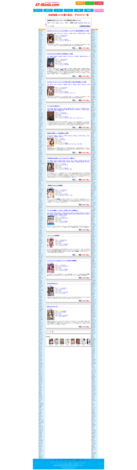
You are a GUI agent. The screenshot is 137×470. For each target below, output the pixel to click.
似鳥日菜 (93, 310)
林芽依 (40, 330)
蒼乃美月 (93, 40)
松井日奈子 (93, 359)
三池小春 (93, 367)
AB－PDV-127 (63, 216)
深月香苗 (40, 394)
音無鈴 (40, 127)
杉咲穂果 (40, 240)
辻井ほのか (93, 267)
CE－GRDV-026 (63, 311)
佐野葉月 (40, 196)
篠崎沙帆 (40, 207)
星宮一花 (93, 354)
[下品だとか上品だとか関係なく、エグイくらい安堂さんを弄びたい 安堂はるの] (78, 343)
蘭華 (92, 450)
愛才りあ (93, 33)
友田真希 (93, 282)
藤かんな (93, 347)
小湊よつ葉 (93, 189)
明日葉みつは (93, 50)
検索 (79, 10)
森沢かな (93, 419)
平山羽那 (40, 343)
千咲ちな (40, 264)
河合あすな (93, 137)
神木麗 (92, 136)
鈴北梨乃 (40, 243)
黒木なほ (51, 212)
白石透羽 (40, 220)
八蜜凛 (92, 317)
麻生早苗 (65, 214)
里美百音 (40, 193)
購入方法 (55, 459)
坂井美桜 (40, 174)
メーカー (58, 10)
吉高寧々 (93, 444)
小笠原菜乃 (41, 117)
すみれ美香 (59, 110)
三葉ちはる (93, 382)
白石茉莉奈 (93, 224)
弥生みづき (93, 432)
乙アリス (93, 111)
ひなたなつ (93, 332)
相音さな (40, 33)
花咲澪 (40, 320)
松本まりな (70, 135)
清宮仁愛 (93, 157)
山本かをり (41, 439)
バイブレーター (45, 460)
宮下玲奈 (93, 397)
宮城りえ (93, 396)
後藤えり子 (65, 56)
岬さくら (93, 373)
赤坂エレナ (84, 135)
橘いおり (40, 259)
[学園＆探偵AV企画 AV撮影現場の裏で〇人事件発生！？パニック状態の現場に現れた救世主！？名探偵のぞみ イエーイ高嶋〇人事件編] (62, 343)
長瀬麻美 (59, 109)
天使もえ (93, 59)
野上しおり (41, 313)
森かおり (40, 424)
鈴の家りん (93, 234)
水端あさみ (93, 376)
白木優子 (93, 227)
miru (92, 401)
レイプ (73, 92)
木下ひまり (93, 151)
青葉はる (40, 40)
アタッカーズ (62, 289)
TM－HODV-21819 (64, 59)
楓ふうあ (93, 121)
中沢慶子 (55, 56)
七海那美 (40, 303)
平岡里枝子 (93, 339)
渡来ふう (93, 457)
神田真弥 (40, 141)
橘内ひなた (93, 254)
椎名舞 (55, 109)
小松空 (40, 166)
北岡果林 (93, 147)
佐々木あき (93, 203)
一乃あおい (93, 83)
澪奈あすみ (41, 377)
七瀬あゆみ (51, 214)
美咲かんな (93, 372)
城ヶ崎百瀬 (41, 217)
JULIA (92, 221)
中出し (75, 143)
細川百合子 (56, 214)
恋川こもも (41, 156)
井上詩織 (59, 161)
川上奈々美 (54, 110)
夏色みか (40, 293)
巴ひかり (93, 279)
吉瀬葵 (40, 147)
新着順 (75, 22)
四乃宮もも (41, 210)
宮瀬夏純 (40, 406)
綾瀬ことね (41, 74)
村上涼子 (51, 135)
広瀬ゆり (93, 342)
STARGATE (62, 241)
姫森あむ (40, 340)
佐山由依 (40, 200)
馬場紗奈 (40, 326)
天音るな (40, 71)
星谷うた (40, 353)
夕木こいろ (93, 434)
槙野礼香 (40, 364)
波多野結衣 (93, 316)
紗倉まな (93, 196)
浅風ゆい (40, 46)
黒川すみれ (93, 169)
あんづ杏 (40, 83)
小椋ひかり (41, 121)
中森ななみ (41, 290)
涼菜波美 (40, 246)
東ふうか (40, 57)
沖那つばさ (75, 33)
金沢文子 (51, 33)
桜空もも (93, 199)
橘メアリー (93, 256)
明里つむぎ (93, 44)
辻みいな (40, 274)
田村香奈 (40, 262)
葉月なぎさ (41, 317)
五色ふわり (93, 177)
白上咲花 (93, 226)
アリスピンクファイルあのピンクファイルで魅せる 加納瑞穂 (61, 260)
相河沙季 (93, 30)
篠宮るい (40, 211)
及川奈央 (51, 108)
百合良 (40, 447)
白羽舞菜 (40, 230)
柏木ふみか (93, 127)
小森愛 (48, 109)
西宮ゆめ (93, 306)
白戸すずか (41, 227)
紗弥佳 (40, 199)
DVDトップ (37, 10)
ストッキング (67, 195)
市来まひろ (93, 81)
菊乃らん (93, 143)
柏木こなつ (93, 126)
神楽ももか (93, 123)
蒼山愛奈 (40, 41)
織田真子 (67, 109)
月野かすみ (93, 266)
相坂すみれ (41, 30)
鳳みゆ (92, 100)
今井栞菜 (93, 90)
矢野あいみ (41, 430)
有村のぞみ (93, 73)
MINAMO (93, 391)
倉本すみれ (93, 164)
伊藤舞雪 (93, 89)
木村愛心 (93, 154)
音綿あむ (40, 129)
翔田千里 (93, 223)
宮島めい (93, 399)
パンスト (97, 460)
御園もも (40, 392)
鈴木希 (40, 244)
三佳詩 (40, 410)
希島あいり (93, 146)
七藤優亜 (40, 300)
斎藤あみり (93, 190)
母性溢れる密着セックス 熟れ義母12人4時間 (57, 133)
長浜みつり (93, 286)
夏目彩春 (93, 293)
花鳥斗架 (40, 133)
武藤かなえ (84, 33)
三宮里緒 (56, 213)
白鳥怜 (40, 229)
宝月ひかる (68, 212)
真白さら (40, 369)
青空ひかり (93, 39)
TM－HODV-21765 (64, 87)
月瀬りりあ (93, 263)
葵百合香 (93, 37)
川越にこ (93, 141)
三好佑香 (40, 412)
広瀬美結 (93, 340)
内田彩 (88, 33)
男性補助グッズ (77, 460)
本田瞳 (92, 357)
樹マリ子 (87, 108)
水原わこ (40, 389)
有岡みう (93, 70)
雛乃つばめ (83, 213)
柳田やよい (56, 135)
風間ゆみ (93, 124)
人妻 (71, 92)
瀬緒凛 (40, 249)
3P (70, 40)
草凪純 (51, 286)
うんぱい (93, 94)
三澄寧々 (40, 390)
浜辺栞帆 (93, 324)
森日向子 (93, 422)
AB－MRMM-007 (63, 189)
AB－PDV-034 (63, 265)
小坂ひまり (93, 176)
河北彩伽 (93, 140)
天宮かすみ (41, 73)
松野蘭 (40, 373)
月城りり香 (41, 269)
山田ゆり (40, 437)
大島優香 (93, 97)
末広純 (92, 233)
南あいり (40, 400)
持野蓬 (92, 409)
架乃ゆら (93, 133)
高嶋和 (40, 252)
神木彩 (92, 134)
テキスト (61, 22)
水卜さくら (93, 369)
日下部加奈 (93, 159)
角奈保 (92, 240)
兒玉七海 (93, 183)
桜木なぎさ (41, 177)
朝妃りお (93, 49)
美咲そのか (41, 382)
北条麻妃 (93, 350)
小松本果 (40, 167)
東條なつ (93, 274)
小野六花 (93, 117)
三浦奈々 (40, 376)
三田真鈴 (93, 380)
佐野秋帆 (40, 194)
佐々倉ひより (41, 189)
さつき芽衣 (93, 209)
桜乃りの (93, 194)
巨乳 (68, 40)
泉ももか (40, 96)
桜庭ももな (41, 184)
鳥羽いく (40, 279)
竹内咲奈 (40, 257)
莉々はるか (93, 452)
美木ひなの (93, 370)
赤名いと (93, 41)
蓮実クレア (93, 314)
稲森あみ (40, 104)
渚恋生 (40, 292)
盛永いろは (41, 289)
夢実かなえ (41, 446)
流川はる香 (93, 453)
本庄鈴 (92, 356)
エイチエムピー (63, 36)
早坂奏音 (40, 329)
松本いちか (93, 362)
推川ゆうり (93, 109)
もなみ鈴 (93, 410)
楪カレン (93, 439)
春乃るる (93, 329)
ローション (68, 460)
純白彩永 (40, 367)
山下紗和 (40, 433)
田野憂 (92, 259)
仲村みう (93, 289)
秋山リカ (55, 84)
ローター (50, 460)
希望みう (40, 413)
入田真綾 (93, 91)
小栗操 (92, 106)
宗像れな (40, 414)
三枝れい (93, 191)
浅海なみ (40, 53)
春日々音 (40, 336)
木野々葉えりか (42, 163)
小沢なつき (87, 161)
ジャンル (68, 10)
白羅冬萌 (93, 229)
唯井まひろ (93, 250)
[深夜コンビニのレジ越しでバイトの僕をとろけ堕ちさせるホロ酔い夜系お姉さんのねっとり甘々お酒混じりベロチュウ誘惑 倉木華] (56, 343)
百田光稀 (93, 413)
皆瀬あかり (93, 384)
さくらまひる (93, 197)
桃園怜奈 (93, 412)
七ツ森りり (93, 300)
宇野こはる (41, 114)
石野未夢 (40, 94)
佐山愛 (92, 211)
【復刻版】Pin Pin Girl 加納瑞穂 (55, 185)
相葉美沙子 (41, 34)
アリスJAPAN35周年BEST (53, 106)
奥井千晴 (40, 120)
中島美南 (40, 283)
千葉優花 (93, 262)
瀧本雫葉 (93, 246)
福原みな (93, 343)
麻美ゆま (63, 109)
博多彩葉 (40, 316)
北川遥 (40, 143)
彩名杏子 (76, 160)
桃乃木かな (93, 416)
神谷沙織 (84, 160)
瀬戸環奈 (93, 242)
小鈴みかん (93, 181)
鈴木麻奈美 (53, 57)
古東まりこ (93, 184)
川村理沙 (70, 213)
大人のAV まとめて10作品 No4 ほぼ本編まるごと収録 (60, 53)
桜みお (40, 186)
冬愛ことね (93, 273)
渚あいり (93, 292)
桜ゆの (92, 200)
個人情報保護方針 (70, 459)
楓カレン (93, 120)
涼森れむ (93, 237)
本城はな (40, 360)
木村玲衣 (93, 156)
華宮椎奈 (40, 136)
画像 (57, 22)
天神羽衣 (40, 61)
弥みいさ (40, 69)
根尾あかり (93, 312)
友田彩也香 (93, 280)
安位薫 (92, 427)
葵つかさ (93, 36)
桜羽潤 (40, 183)
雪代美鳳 (93, 436)
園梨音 (40, 250)
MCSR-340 (62, 138)
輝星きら (40, 150)
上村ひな (86, 212)
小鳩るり (40, 164)
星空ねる (40, 352)
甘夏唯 (40, 64)
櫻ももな (40, 187)
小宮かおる (41, 169)
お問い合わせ (80, 3)
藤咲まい (40, 350)
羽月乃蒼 (93, 327)
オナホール (35, 460)
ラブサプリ (83, 460)
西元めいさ (93, 309)
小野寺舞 (93, 116)
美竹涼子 (73, 108)
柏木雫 (40, 131)
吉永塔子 (93, 446)
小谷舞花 (40, 161)
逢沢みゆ (93, 31)
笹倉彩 (92, 206)
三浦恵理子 (56, 136)
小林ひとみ (78, 108)
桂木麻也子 (60, 56)
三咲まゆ (40, 386)
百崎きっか (41, 419)
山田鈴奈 (40, 436)
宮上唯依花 (41, 404)
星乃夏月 (93, 352)
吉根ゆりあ (93, 447)
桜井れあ (40, 176)
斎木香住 (40, 170)
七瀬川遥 (40, 297)
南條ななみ (93, 302)
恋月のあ (40, 157)
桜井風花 (78, 213)
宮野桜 (40, 407)
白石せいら (41, 219)
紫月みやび (41, 204)
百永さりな (93, 414)
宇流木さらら (93, 93)
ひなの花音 (41, 339)
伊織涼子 (66, 135)
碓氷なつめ (41, 113)
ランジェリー (93, 460)
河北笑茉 (40, 137)
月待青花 (40, 272)
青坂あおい (41, 39)
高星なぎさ (41, 254)
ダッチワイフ (40, 460)
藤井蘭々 (93, 344)
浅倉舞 (55, 161)
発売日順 (80, 22)
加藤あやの (93, 130)
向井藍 (92, 403)
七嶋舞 (92, 297)
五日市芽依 (93, 84)
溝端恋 (40, 393)
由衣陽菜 (93, 433)
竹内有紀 (93, 247)
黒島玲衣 (93, 171)
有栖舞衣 (93, 71)
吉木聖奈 (40, 449)
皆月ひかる (93, 386)
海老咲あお (93, 96)
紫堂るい (93, 217)
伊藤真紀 (51, 56)
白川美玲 (40, 226)
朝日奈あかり (77, 109)
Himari (92, 336)
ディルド (54, 460)
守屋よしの (41, 427)
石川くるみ (41, 90)
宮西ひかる (93, 400)
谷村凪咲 (93, 257)
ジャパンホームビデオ (64, 113)
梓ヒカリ (93, 53)
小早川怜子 (93, 186)
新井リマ (93, 66)
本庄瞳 (80, 135)
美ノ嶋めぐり (93, 393)
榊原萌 (92, 193)
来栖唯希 (40, 154)
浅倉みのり (41, 47)
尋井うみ (40, 344)
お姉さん (64, 316)
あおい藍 (40, 36)
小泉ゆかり (79, 84)
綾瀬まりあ (41, 76)
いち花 (40, 97)
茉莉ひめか (41, 374)
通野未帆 (93, 276)
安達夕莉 (93, 54)
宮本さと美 (41, 409)
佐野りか (40, 197)
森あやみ (93, 417)
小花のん (93, 119)
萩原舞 (52, 109)
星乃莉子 (93, 353)
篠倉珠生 (40, 206)
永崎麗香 (40, 282)
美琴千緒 (40, 380)
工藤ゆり (93, 160)
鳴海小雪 (40, 304)
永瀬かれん (41, 284)
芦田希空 (40, 54)
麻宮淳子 (51, 84)
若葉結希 (40, 457)
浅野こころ (93, 47)
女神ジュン (41, 416)
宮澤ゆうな (61, 213)
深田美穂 (78, 161)
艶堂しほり (51, 136)
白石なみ (40, 221)
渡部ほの (93, 456)
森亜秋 (40, 423)
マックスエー (62, 190)
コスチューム (88, 460)
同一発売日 (66, 39)
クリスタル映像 (63, 312)
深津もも (40, 346)
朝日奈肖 (40, 51)
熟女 (72, 143)
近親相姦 (66, 143)
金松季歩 (93, 131)
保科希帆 (40, 354)
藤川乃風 (93, 346)
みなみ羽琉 (93, 389)
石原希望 (93, 79)
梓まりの (40, 56)
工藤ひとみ (73, 161)
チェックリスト (89, 3)
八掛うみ (93, 429)
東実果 (40, 59)
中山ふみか (93, 290)
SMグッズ (63, 460)
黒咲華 (92, 170)
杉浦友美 (74, 84)
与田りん (40, 452)
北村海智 (93, 150)
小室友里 (65, 108)
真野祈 (92, 364)
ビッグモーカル (63, 139)
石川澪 (92, 74)
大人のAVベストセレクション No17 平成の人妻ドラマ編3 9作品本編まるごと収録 (66, 82)
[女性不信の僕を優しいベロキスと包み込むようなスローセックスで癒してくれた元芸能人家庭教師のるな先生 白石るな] (83, 343)
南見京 (40, 402)
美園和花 (93, 377)
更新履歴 (89, 10)
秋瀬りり (40, 43)
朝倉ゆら (40, 49)
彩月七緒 (93, 207)
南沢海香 (93, 387)
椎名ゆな (93, 214)
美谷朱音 (93, 379)
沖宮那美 (93, 101)
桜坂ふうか (41, 180)
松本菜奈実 (93, 363)
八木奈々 (93, 423)
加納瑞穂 (79, 33)
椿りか (92, 269)
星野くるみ (56, 108)
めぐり (92, 406)
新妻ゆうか (41, 307)
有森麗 (70, 33)
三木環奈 (40, 201)
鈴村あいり (93, 236)
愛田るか (40, 31)
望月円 (40, 417)
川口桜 (40, 139)
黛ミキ (72, 160)
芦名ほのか (93, 51)
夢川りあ (40, 444)
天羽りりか (93, 57)
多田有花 (93, 252)
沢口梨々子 (70, 84)
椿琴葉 (40, 276)
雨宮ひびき (93, 63)
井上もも (40, 107)
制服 (78, 117)
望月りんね (41, 397)
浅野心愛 (40, 50)
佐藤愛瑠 (93, 210)
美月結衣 (40, 396)
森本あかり (41, 426)
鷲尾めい (93, 454)
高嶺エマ (40, 253)
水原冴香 (40, 387)
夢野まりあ (86, 56)
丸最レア (93, 366)
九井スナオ (93, 174)
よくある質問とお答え (77, 459)
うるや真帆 (83, 109)
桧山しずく (41, 342)
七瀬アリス (93, 299)
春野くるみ (41, 334)
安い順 (85, 22)
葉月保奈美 (41, 319)
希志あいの (72, 109)
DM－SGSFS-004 (63, 240)
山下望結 (40, 434)
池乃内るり (60, 84)
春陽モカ (93, 330)
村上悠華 (93, 404)
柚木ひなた (41, 443)
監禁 (64, 293)
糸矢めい (40, 101)
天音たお (40, 67)
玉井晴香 (40, 260)
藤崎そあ (40, 349)
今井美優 (40, 109)
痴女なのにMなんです (52, 306)
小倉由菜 (93, 104)
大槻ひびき (93, 99)
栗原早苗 (40, 153)
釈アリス (40, 214)
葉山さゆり (93, 326)
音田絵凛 (40, 126)
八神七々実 (41, 429)
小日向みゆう (93, 187)
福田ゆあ (40, 347)
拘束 (71, 195)
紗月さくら (41, 190)
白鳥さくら (66, 33)
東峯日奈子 (41, 277)
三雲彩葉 (40, 379)
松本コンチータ (60, 33)
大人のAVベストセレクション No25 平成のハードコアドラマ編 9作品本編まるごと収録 (68, 30)
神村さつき (41, 134)
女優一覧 (48, 10)
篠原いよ (40, 209)
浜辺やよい (41, 327)
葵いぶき (93, 34)
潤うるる (40, 216)
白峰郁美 (40, 233)
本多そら (40, 362)
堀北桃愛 (40, 359)
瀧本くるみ (41, 256)
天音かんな (41, 66)
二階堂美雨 (41, 309)
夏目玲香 (40, 296)
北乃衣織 (40, 146)
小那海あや (93, 113)
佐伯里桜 (40, 173)
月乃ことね (41, 270)
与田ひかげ (41, 450)
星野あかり (76, 135)
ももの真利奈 (41, 422)
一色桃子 (93, 86)
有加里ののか (93, 46)
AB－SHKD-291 (63, 288)
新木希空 (93, 67)
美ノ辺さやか (41, 403)
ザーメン (82, 117)
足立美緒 (40, 60)
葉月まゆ (93, 319)
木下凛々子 (93, 153)
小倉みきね (41, 123)
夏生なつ (40, 294)
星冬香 (40, 357)
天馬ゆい (93, 272)
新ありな (93, 69)
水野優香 (93, 374)
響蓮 (92, 334)
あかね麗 (93, 43)
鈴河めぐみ (41, 242)
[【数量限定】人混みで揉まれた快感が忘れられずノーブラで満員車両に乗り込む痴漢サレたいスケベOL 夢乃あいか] (51, 343)
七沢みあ (93, 296)
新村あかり (93, 303)
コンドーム (72, 460)
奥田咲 (87, 109)
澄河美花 (93, 239)
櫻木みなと (41, 179)
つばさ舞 (93, 270)
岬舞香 (40, 384)
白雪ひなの (41, 234)
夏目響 (92, 294)
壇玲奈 (40, 263)
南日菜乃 (93, 390)
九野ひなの (93, 161)
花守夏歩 (93, 323)
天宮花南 (93, 61)
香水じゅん (93, 129)
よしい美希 (93, 443)
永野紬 (40, 287)
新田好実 (40, 312)
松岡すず (40, 370)
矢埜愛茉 (40, 432)
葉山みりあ (41, 332)
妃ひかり (93, 144)
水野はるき (82, 212)
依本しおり (93, 449)
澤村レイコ (61, 136)
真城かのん (41, 366)
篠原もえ (60, 212)
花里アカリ (41, 323)
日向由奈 (93, 333)
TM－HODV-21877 (64, 35)
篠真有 (92, 219)
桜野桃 (40, 181)
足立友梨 (93, 56)
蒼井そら (72, 212)
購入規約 (59, 459)
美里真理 (83, 108)
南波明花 (40, 306)
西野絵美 (93, 304)
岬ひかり (40, 383)
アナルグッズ (59, 460)
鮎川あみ (52, 213)
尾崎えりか (93, 107)
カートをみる (99, 3)
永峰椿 (92, 287)
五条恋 (92, 180)
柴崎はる (93, 220)
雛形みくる (41, 337)
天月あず (93, 60)
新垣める (40, 79)
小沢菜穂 (40, 124)
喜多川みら (41, 144)
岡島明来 (40, 119)
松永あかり (41, 372)
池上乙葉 (40, 89)
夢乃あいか (93, 440)
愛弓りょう (93, 64)
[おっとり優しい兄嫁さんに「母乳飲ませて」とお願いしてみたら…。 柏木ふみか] (73, 343)
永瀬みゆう (41, 286)
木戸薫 (40, 149)
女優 (65, 40)
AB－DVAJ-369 (63, 163)
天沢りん (40, 63)
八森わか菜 (93, 430)
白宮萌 (40, 237)
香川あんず (41, 130)
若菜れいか (41, 456)
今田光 (40, 110)
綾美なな (40, 77)
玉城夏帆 (93, 260)
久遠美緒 (40, 151)
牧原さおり (84, 84)
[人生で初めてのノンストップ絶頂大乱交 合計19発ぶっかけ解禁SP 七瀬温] (67, 343)
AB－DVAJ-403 (63, 112)
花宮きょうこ (93, 322)
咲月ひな (40, 191)
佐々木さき (93, 204)
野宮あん (40, 314)
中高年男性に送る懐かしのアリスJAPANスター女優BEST (61, 158)
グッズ (99, 10)
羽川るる (40, 111)
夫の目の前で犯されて (52, 283)
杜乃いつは (93, 420)
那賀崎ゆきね (93, 283)
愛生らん (40, 37)
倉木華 (92, 163)
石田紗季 (40, 93)
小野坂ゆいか (93, 114)
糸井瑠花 (93, 87)
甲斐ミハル (61, 135)
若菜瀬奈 (60, 160)
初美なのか (93, 320)
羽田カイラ (41, 324)
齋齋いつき (41, 171)
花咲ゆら (40, 322)
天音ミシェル (41, 70)
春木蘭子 (40, 333)
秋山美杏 (40, 44)
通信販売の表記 (64, 459)
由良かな (93, 442)
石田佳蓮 (93, 76)
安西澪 (40, 81)
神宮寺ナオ (93, 231)
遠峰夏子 (77, 56)
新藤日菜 (40, 239)
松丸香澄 (93, 360)
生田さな (40, 86)
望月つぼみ (93, 407)
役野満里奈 (93, 424)
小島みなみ (49, 110)
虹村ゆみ (93, 307)
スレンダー (74, 117)
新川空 (40, 80)
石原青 (92, 77)
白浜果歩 (40, 231)
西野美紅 (40, 310)
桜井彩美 (82, 161)
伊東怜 (55, 33)
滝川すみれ (93, 244)
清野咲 (40, 247)
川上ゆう (93, 139)
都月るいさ (93, 277)
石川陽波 (40, 91)
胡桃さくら (93, 167)
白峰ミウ (93, 230)
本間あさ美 (41, 363)
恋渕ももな (93, 173)
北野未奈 (93, 149)
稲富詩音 (40, 103)
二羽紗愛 (93, 349)
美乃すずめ (93, 394)
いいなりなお (41, 84)
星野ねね (40, 356)
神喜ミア (40, 159)
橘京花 (92, 253)
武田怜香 (93, 249)
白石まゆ (40, 223)
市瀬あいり (41, 99)
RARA (40, 453)
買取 (83, 459)
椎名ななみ (41, 203)
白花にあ (40, 236)
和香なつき (41, 454)
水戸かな (93, 383)
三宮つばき (93, 213)
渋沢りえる (41, 213)
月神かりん (41, 267)
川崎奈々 (40, 140)
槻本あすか (41, 273)
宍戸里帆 (93, 216)
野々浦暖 (93, 313)
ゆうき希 (40, 442)
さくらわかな (93, 201)
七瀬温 (40, 299)
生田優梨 (40, 87)
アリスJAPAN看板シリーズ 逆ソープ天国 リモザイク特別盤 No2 (62, 210)
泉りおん (93, 80)
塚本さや (40, 266)
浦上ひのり (41, 116)
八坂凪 (92, 426)
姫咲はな (93, 337)
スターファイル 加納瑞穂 (53, 235)
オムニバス (62, 40)
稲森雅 (40, 106)
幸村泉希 (93, 437)
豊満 (71, 117)
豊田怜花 (40, 280)
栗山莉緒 (93, 166)
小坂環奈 (40, 160)
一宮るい (40, 100)
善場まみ (93, 243)
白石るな (40, 224)
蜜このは (40, 399)
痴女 (60, 316)
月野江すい (93, 264)
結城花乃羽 (41, 440)
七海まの (40, 302)
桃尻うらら (41, 420)
